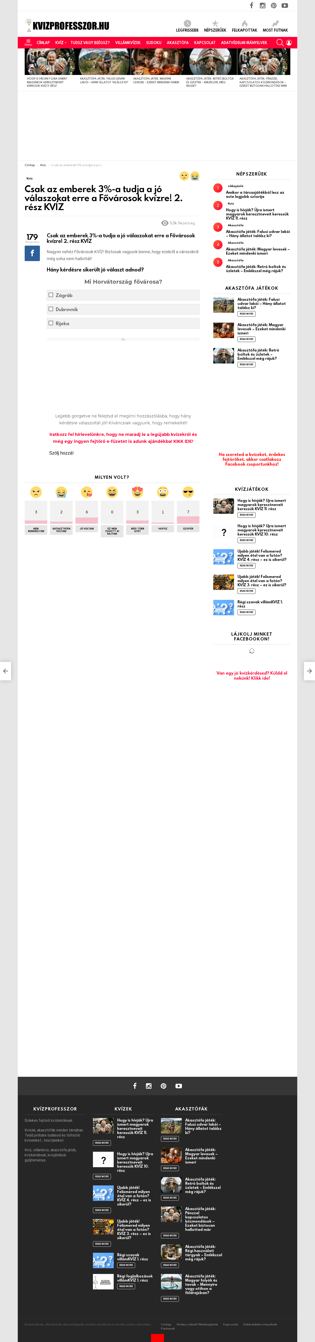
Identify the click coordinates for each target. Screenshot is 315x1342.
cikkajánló (236, 186)
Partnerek (168, 1328)
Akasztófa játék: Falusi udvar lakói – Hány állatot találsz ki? (104, 80)
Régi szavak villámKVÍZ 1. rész (260, 603)
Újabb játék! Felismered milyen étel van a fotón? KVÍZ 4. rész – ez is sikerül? (262, 555)
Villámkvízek (128, 42)
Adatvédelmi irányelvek (244, 42)
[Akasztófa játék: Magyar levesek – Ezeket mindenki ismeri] (157, 61)
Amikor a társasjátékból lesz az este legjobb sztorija (255, 194)
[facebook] (135, 1086)
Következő (288, 69)
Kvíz (59, 42)
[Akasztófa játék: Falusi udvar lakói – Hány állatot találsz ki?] (104, 61)
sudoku (153, 42)
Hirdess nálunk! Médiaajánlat (197, 1324)
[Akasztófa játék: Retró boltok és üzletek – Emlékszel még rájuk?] (210, 61)
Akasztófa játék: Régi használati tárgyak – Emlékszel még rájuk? (203, 1252)
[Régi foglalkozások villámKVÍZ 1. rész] (103, 1281)
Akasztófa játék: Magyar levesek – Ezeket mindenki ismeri (156, 80)
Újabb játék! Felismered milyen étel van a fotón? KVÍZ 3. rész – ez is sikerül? (262, 580)
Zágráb (64, 295)
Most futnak (275, 30)
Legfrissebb (187, 30)
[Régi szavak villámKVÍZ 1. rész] (223, 607)
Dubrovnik (67, 309)
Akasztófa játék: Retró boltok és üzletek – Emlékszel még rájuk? (210, 82)
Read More (246, 313)
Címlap (43, 42)
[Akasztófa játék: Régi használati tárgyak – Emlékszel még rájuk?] (171, 1252)
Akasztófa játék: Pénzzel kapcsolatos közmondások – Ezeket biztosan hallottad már (263, 82)
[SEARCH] (280, 42)
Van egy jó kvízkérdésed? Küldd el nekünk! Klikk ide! (252, 675)
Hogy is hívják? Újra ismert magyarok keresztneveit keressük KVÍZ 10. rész (262, 529)
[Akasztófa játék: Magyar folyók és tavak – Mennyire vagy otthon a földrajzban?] (171, 1281)
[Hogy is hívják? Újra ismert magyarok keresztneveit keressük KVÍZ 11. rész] (51, 61)
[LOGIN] (289, 42)
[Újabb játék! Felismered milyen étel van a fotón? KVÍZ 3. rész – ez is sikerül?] (223, 582)
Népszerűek (215, 30)
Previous (27, 69)
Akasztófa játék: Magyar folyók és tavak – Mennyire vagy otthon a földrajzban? (201, 1284)
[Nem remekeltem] (184, 176)
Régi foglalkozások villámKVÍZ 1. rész (135, 1278)
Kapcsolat (205, 42)
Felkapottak (244, 30)
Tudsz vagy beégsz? (90, 42)
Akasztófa (178, 42)
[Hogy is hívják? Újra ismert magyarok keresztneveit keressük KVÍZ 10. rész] (223, 531)
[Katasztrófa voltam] (194, 176)
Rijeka (62, 323)
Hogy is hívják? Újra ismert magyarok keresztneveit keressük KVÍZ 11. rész (47, 82)
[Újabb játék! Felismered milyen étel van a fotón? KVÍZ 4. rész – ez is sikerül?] (223, 557)
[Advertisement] (157, 126)
